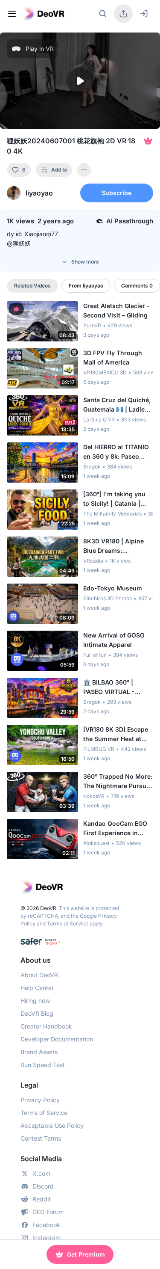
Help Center (37, 987)
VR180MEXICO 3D (105, 372)
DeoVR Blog (36, 1013)
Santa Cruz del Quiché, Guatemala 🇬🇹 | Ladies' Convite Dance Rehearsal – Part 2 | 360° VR (117, 405)
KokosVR (94, 796)
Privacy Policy (40, 1099)
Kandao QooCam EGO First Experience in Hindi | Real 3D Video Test (115, 829)
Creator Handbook (46, 1026)
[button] (80, 81)
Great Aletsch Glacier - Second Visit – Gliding (116, 310)
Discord (43, 1186)
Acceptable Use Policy (52, 1125)
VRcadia (93, 560)
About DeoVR (39, 974)
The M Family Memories (112, 513)
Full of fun (95, 655)
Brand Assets (39, 1052)
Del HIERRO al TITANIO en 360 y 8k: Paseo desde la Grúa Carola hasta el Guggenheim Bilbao (116, 452)
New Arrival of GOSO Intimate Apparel (114, 640)
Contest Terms (40, 1138)
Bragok (92, 466)
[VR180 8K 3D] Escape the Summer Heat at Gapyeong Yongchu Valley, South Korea (115, 735)
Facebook (46, 1224)
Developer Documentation (56, 1039)
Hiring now (35, 1000)
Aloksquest (96, 843)
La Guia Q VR (99, 419)
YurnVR (92, 325)
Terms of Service (67, 923)
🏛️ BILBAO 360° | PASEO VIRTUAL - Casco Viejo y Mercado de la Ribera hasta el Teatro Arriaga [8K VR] (117, 688)
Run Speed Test (42, 1064)
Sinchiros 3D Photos (107, 598)
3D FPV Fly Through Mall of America (112, 357)
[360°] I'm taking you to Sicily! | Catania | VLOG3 (114, 499)
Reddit (41, 1199)
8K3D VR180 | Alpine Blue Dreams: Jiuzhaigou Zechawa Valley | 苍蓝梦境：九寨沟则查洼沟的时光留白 (115, 546)
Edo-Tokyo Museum (112, 588)
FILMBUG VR (98, 749)
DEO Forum (48, 1212)
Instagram (46, 1237)
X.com (41, 1173)
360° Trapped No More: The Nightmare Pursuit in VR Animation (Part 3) (117, 782)
